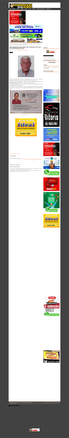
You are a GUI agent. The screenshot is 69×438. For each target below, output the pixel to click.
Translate (47, 68)
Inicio (10, 9)
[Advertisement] (26, 145)
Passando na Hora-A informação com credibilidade (23, 402)
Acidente (22, 9)
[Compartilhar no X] (14, 155)
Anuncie (34, 9)
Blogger (14, 403)
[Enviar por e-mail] (12, 155)
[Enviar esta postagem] (10, 155)
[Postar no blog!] (13, 155)
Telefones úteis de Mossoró (40, 9)
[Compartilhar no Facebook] (15, 155)
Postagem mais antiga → (38, 159)
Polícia (18, 9)
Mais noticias (48, 9)
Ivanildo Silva (51, 402)
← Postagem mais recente (26, 159)
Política (30, 9)
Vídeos (26, 9)
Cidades (14, 9)
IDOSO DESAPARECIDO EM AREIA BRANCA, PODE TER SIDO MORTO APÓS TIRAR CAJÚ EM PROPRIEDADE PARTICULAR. (25, 48)
